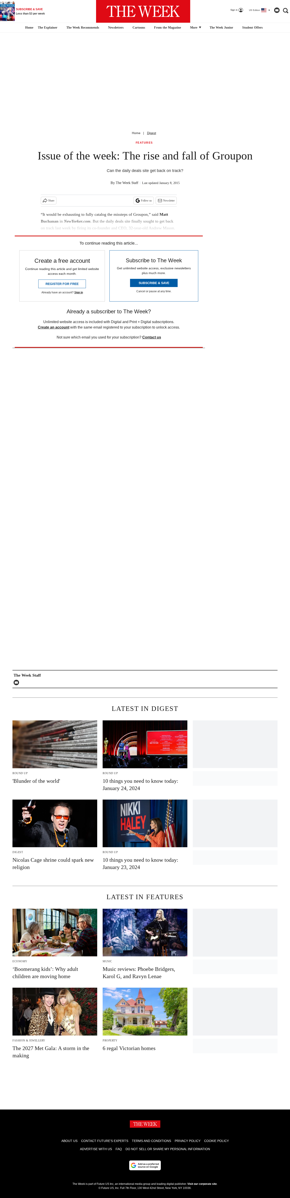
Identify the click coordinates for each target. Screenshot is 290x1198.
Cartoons (139, 27)
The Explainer (47, 27)
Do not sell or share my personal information (168, 1149)
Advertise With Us (96, 1149)
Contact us (151, 337)
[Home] (28, 27)
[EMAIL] (17, 682)
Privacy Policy (188, 1141)
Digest (151, 133)
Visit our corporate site (202, 1184)
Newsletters (115, 27)
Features (144, 142)
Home (136, 133)
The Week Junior (221, 27)
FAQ (119, 1149)
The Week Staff (127, 183)
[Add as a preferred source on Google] (145, 1165)
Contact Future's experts (104, 1141)
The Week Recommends (82, 27)
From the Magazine (167, 27)
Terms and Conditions (151, 1141)
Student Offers (252, 27)
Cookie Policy (216, 1141)
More (194, 27)
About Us (69, 1141)
